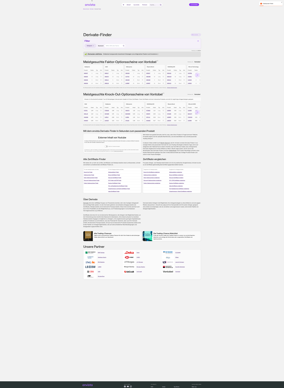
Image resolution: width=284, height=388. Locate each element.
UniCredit (139, 271)
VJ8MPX (169, 117)
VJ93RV (190, 120)
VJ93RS (190, 110)
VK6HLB (169, 73)
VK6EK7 (86, 73)
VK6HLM (169, 76)
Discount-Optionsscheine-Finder (91, 180)
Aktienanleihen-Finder (113, 172)
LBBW (99, 267)
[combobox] (114, 45)
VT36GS (148, 110)
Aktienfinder (172, 150)
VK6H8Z (148, 80)
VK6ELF (107, 73)
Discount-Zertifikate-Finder (114, 177)
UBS (99, 271)
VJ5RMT (127, 83)
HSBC (138, 257)
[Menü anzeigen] (123, 4)
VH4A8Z (148, 120)
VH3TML (190, 73)
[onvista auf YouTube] (128, 387)
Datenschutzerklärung (118, 151)
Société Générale (180, 267)
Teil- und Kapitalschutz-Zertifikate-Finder (118, 186)
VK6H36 (127, 73)
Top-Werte (176, 387)
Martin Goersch (165, 143)
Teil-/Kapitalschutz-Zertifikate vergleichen (179, 188)
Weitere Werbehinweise (172, 87)
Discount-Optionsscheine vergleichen (152, 180)
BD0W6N (127, 114)
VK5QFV (107, 76)
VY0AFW (190, 117)
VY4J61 (127, 120)
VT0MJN (107, 110)
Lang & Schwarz (179, 262)
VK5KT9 (148, 114)
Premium (144, 5)
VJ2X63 (190, 83)
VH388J (190, 76)
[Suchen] (160, 5)
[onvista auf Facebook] (125, 387)
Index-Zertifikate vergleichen (176, 186)
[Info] (157, 61)
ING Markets (101, 262)
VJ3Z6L (127, 117)
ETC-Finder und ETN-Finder (114, 180)
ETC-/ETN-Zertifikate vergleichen (177, 180)
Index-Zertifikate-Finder (113, 191)
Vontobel (177, 271)
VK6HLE (169, 80)
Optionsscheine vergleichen (150, 175)
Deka (138, 252)
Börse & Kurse (86, 9)
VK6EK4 (86, 83)
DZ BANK (177, 252)
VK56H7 (148, 73)
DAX (152, 387)
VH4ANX (86, 117)
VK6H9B (148, 76)
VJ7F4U (127, 76)
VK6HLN (169, 83)
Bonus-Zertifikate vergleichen (176, 175)
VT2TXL (86, 110)
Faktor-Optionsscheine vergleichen (152, 183)
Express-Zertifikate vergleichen (176, 183)
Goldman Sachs (102, 257)
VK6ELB (107, 83)
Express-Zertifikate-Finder (114, 183)
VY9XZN (169, 114)
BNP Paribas (101, 252)
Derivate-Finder (98, 9)
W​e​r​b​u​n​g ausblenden (155, 20)
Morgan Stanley (141, 267)
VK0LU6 (86, 114)
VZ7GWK (107, 114)
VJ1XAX (190, 80)
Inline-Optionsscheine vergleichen (152, 177)
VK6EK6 (86, 80)
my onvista (136, 5)
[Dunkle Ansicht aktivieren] (92, 0)
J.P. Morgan (140, 262)
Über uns (194, 387)
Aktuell (129, 5)
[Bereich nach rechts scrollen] (197, 75)
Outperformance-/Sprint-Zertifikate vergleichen (180, 191)
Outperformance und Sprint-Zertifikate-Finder (119, 188)
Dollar (163, 387)
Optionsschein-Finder (89, 175)
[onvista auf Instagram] (131, 387)
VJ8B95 (169, 110)
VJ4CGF (107, 120)
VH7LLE (148, 117)
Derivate (91, 9)
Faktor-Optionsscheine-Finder (91, 183)
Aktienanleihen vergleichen (175, 172)
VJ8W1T (148, 83)
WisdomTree (101, 276)
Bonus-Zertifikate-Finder (114, 175)
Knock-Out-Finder (88, 172)
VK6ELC (107, 80)
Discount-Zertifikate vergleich (176, 177)
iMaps (177, 257)
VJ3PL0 (106, 117)
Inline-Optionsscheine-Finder (91, 177)
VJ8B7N (169, 120)
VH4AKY (86, 120)
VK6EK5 (86, 76)
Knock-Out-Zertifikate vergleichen (152, 172)
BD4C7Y (190, 114)
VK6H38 (127, 80)
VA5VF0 (127, 110)
